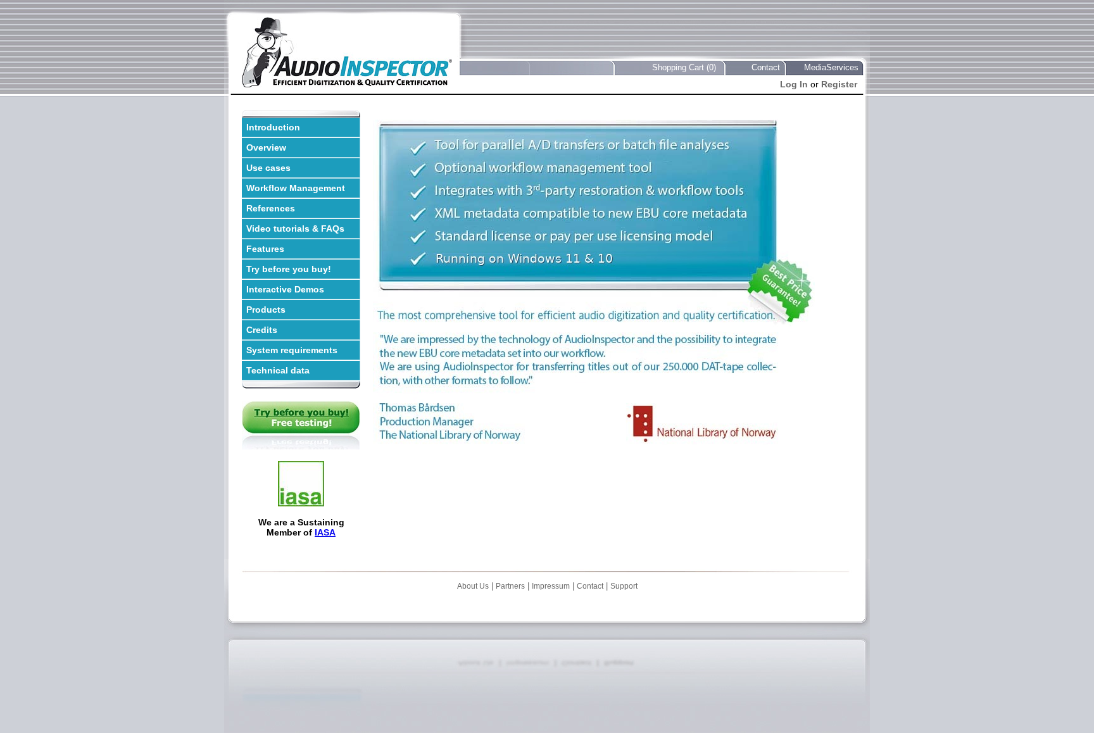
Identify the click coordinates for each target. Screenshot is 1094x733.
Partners (510, 586)
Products (266, 309)
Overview (266, 147)
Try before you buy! (288, 269)
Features (265, 249)
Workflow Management (295, 188)
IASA (325, 532)
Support (624, 586)
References (270, 208)
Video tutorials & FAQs (295, 228)
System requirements (291, 350)
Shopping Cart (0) (684, 67)
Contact (765, 67)
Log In (794, 84)
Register (839, 84)
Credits (261, 330)
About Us (473, 586)
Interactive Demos (285, 289)
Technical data (278, 370)
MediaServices (831, 67)
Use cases (268, 168)
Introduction (273, 127)
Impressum (551, 586)
